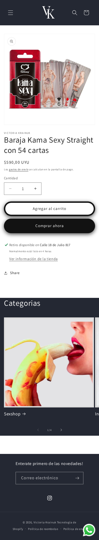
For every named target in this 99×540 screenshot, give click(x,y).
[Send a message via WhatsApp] (89, 530)
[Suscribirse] (77, 478)
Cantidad (11, 178)
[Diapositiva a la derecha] (61, 430)
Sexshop (12, 414)
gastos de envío (19, 169)
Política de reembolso (43, 529)
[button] (10, 12)
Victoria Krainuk (45, 522)
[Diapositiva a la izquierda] (38, 430)
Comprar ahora (49, 225)
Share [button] (15, 272)
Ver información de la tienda (33, 258)
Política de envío (75, 529)
